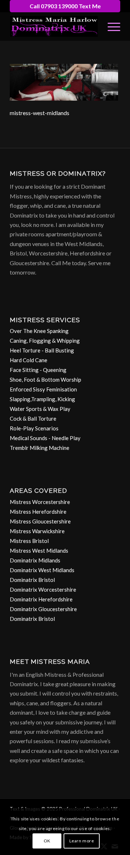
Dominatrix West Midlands (42, 570)
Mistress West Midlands (39, 550)
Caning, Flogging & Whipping (45, 340)
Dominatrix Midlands (35, 560)
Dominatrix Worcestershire (43, 589)
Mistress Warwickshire (37, 531)
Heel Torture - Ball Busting (42, 350)
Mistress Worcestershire (40, 502)
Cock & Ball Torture (33, 418)
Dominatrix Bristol (32, 579)
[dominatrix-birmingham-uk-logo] (54, 26)
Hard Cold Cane (28, 360)
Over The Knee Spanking (39, 331)
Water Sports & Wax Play (40, 408)
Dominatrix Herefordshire (41, 599)
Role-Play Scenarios (34, 428)
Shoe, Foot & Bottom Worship (45, 379)
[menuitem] (110, 26)
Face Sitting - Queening (38, 370)
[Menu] (110, 26)
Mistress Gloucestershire (40, 521)
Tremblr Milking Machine (39, 447)
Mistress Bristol (29, 541)
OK (47, 840)
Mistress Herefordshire (38, 511)
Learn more (81, 840)
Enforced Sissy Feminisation (43, 389)
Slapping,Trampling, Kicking (42, 399)
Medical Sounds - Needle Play (45, 438)
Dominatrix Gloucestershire (43, 609)
